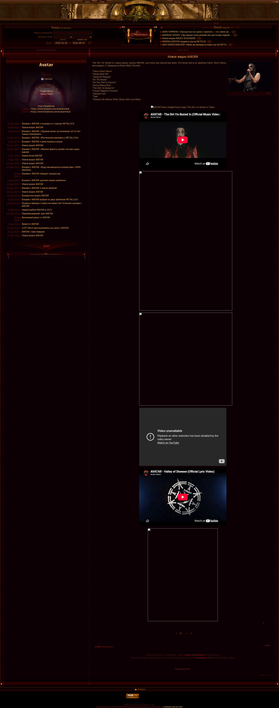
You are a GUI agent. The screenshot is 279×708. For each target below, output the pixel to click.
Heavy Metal (46, 93)
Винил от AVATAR (30, 223)
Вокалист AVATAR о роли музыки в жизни (42, 141)
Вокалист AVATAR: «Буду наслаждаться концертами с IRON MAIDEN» (51, 168)
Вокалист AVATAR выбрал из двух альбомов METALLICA (50, 199)
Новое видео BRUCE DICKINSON (178, 38)
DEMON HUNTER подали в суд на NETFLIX (184, 41)
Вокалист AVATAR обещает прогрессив (41, 173)
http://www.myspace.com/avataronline (50, 108)
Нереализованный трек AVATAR (37, 213)
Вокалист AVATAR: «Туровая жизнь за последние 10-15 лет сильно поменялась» (51, 132)
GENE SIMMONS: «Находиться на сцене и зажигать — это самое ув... (196, 31)
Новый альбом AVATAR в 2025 (37, 209)
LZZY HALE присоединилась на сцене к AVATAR (45, 227)
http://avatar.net (46, 105)
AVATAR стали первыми (33, 231)
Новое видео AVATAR (32, 127)
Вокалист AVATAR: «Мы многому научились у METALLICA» (50, 137)
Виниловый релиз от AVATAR (36, 217)
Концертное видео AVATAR (35, 195)
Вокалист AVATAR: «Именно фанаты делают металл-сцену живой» (50, 150)
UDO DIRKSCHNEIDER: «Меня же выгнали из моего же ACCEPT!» (194, 44)
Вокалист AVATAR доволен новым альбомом (44, 180)
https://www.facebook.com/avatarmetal (51, 111)
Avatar (46, 65)
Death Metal (46, 91)
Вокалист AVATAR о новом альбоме (39, 187)
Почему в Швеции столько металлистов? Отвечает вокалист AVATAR (52, 204)
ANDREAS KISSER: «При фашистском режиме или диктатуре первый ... (197, 35)
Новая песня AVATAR (32, 155)
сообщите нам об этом (173, 707)
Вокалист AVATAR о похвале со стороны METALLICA (48, 123)
